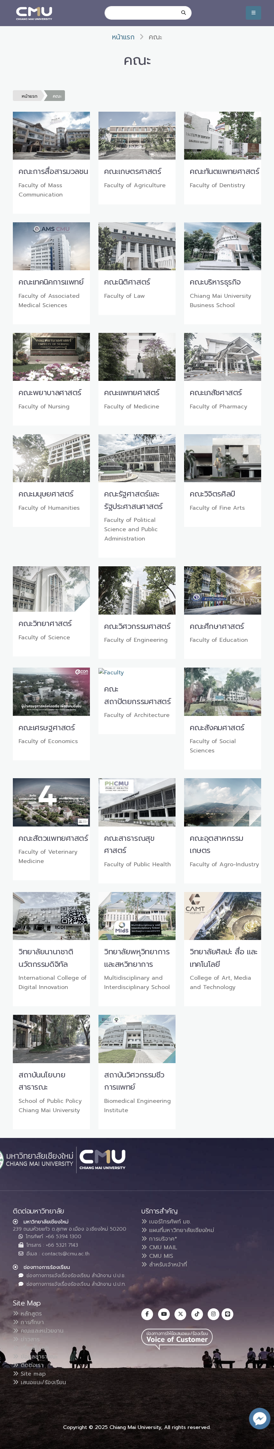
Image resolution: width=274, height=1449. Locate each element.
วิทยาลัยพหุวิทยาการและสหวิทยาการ (137, 958)
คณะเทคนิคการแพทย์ (51, 282)
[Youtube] (164, 1314)
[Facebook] (147, 1314)
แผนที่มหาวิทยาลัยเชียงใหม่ (180, 1230)
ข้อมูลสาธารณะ (38, 1356)
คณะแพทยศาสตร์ (131, 392)
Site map (32, 1374)
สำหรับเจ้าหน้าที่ (167, 1264)
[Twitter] (180, 1314)
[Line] (227, 1314)
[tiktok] (197, 1314)
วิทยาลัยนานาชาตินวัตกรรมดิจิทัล (46, 958)
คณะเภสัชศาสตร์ (216, 392)
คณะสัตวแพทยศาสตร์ (53, 838)
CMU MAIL (162, 1247)
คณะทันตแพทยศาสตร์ (224, 171)
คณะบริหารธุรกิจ (215, 282)
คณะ (57, 96)
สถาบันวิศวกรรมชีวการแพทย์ (134, 1081)
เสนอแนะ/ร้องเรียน (42, 1382)
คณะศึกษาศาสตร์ (217, 626)
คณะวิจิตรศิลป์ (212, 494)
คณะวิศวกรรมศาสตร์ (137, 626)
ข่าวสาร (29, 1339)
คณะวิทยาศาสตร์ (45, 623)
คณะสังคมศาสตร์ (217, 727)
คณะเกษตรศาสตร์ (132, 171)
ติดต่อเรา (31, 1365)
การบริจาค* (162, 1239)
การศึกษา (31, 1322)
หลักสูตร (30, 1313)
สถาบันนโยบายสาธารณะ (42, 1081)
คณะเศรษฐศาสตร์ (47, 727)
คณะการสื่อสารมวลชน (53, 171)
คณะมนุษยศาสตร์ (46, 494)
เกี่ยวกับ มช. (34, 1348)
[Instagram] (213, 1314)
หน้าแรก (123, 37)
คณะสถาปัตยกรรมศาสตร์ (137, 695)
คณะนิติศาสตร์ (127, 282)
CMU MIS (160, 1256)
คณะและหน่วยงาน (41, 1331)
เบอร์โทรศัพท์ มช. (169, 1221)
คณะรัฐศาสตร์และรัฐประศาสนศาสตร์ (133, 500)
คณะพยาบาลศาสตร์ (50, 392)
